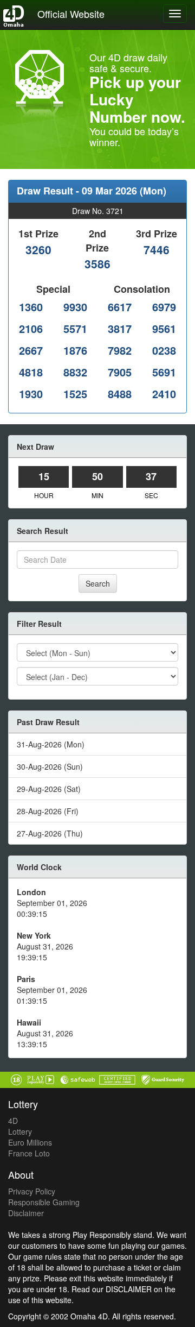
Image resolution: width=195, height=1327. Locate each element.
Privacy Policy (31, 1191)
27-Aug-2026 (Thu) (50, 833)
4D (13, 1120)
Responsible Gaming (44, 1202)
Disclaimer (26, 1212)
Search (98, 583)
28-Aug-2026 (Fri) (48, 811)
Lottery (20, 1131)
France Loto (29, 1153)
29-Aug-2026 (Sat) (49, 788)
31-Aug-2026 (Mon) (50, 744)
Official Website (71, 14)
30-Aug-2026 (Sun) (50, 766)
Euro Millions (30, 1142)
